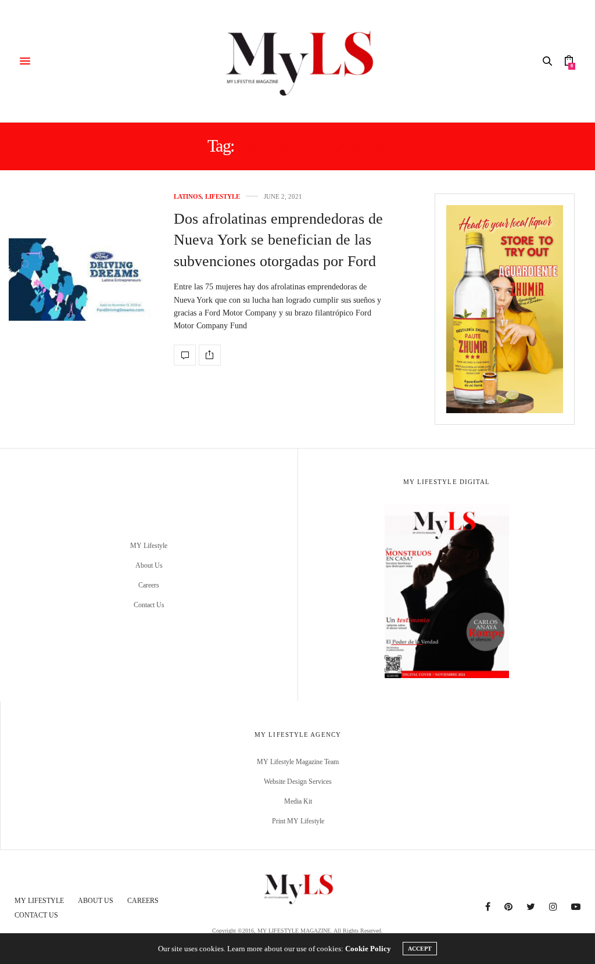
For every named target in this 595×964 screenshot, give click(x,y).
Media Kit (298, 801)
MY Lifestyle (148, 546)
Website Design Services (298, 781)
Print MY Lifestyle (298, 821)
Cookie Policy (368, 948)
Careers (148, 585)
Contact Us (149, 605)
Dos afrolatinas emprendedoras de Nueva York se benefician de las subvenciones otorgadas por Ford (278, 240)
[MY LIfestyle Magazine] (297, 61)
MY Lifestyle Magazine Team (298, 762)
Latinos (188, 196)
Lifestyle (222, 196)
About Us (149, 565)
